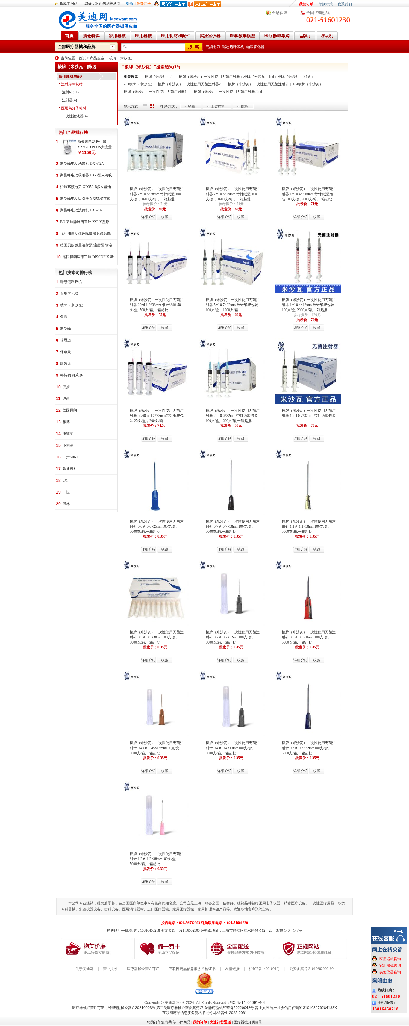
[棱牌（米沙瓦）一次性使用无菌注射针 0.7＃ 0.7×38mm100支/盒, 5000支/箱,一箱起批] (231, 514)
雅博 (66, 422)
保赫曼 (65, 352)
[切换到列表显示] (145, 106)
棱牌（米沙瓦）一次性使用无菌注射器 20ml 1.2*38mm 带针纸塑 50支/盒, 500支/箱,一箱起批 (157, 305)
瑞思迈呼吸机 (233, 47)
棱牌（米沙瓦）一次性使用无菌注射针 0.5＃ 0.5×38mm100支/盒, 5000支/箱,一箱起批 (157, 637)
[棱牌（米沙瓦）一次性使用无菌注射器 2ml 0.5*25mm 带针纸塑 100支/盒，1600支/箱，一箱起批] (231, 182)
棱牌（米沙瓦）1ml (258, 77)
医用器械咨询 (390, 959)
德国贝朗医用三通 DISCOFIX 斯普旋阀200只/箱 (88, 257)
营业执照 (110, 969)
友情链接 (232, 969)
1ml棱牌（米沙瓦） (308, 84)
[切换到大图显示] (152, 106)
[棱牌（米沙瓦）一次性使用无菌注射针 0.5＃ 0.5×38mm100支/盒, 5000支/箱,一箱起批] (155, 625)
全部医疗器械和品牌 (77, 46)
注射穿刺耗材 (72, 84)
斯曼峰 (65, 328)
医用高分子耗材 (73, 108)
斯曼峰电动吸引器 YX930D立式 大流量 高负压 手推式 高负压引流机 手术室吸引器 (85, 199)
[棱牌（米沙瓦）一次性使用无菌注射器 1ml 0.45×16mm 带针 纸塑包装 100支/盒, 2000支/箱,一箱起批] (307, 182)
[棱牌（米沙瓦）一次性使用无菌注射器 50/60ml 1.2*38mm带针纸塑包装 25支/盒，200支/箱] (155, 403)
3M (65, 480)
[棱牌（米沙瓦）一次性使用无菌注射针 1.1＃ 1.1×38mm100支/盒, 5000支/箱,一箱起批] (307, 514)
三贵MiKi (70, 457)
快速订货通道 (220, 1022)
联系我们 (344, 4)
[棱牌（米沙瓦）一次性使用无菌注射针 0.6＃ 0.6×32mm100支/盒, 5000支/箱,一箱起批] (307, 736)
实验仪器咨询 (390, 972)
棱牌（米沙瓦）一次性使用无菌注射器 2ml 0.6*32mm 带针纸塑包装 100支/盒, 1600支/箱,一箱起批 (233, 415)
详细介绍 (148, 217)
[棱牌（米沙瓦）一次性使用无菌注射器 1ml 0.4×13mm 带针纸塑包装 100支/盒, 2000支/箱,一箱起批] (307, 292)
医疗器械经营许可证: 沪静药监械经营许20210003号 (113, 1008)
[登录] (129, 3)
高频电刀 (213, 47)
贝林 (66, 504)
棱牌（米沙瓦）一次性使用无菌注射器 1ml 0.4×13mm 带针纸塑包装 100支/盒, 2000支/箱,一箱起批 (309, 305)
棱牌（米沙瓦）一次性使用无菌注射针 (258, 84)
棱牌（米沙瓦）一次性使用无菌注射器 (209, 77)
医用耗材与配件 (71, 77)
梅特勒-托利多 (71, 375)
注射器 (67, 100)
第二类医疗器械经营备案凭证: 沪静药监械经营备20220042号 (205, 1008)
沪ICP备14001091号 (264, 969)
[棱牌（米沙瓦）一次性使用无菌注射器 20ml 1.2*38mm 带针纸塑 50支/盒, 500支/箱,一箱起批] (155, 292)
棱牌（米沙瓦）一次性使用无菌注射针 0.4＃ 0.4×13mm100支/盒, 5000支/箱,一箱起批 (233, 748)
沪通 (65, 399)
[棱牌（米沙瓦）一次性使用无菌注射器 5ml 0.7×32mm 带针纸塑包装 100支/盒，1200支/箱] (231, 292)
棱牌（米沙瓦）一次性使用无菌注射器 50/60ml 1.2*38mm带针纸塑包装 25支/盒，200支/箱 (157, 415)
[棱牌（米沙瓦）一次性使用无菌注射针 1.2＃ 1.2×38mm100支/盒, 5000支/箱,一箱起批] (155, 847)
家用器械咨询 (390, 965)
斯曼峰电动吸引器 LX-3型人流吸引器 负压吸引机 (86, 175)
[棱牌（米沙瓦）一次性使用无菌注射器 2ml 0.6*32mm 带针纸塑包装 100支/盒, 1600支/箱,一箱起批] (231, 403)
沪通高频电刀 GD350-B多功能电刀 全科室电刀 (85, 187)
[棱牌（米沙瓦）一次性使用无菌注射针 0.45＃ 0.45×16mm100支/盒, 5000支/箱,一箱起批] (155, 736)
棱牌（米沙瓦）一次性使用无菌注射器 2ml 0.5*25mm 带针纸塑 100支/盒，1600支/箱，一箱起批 (233, 194)
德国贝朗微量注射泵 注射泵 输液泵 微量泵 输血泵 (86, 245)
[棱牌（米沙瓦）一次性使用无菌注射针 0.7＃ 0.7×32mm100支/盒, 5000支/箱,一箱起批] (231, 625)
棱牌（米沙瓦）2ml (160, 77)
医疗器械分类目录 (248, 1022)
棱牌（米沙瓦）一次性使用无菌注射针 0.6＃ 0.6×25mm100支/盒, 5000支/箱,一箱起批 (157, 526)
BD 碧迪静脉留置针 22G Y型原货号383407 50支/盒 (84, 222)
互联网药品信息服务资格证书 (192, 969)
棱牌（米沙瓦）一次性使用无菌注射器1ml (157, 92)
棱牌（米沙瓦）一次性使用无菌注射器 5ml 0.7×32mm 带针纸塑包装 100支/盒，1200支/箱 (233, 305)
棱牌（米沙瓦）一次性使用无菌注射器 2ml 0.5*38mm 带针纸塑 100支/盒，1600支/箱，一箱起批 (157, 194)
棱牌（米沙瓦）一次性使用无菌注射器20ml (228, 92)
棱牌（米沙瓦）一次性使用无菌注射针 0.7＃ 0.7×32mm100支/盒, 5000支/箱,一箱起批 (233, 637)
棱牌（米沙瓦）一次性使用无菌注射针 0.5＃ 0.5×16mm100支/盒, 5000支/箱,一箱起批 (309, 637)
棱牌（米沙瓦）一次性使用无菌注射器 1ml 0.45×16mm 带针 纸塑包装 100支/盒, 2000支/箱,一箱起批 (309, 194)
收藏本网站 (69, 3)
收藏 (164, 217)
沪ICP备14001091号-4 (246, 1003)
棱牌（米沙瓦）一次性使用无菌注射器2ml (191, 84)
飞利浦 (68, 445)
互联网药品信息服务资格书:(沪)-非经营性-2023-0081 (204, 1013)
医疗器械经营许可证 (143, 969)
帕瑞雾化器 (255, 47)
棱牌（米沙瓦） (72, 305)
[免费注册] (143, 3)
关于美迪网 (84, 969)
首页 (82, 58)
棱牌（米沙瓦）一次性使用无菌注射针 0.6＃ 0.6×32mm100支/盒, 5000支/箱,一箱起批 (309, 748)
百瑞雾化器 (69, 293)
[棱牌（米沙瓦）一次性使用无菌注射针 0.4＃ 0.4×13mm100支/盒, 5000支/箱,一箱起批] (231, 736)
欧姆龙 (65, 363)
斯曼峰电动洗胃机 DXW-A (81, 210)
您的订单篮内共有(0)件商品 (168, 1022)
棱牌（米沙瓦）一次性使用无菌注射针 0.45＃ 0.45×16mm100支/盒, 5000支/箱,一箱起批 (157, 748)
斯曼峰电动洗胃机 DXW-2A (82, 163)
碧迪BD (69, 469)
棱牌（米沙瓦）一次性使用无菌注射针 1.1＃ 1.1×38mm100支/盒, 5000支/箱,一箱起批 (309, 526)
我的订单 (306, 4)
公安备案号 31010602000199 (312, 969)
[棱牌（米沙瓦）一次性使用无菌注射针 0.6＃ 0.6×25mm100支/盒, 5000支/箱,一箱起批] (155, 514)
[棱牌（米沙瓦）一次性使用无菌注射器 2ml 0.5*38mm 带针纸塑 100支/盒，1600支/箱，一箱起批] (155, 182)
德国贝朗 (70, 410)
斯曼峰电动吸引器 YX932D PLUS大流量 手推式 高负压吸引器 (95, 145)
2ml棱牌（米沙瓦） (139, 84)
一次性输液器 (73, 116)
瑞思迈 (65, 340)
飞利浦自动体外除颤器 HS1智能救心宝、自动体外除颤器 (85, 234)
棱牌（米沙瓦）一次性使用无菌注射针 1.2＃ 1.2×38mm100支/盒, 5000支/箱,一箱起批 (157, 859)
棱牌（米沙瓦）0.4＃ (294, 77)
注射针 (67, 92)
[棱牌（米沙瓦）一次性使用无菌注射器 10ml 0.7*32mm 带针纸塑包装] (307, 403)
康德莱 (68, 434)
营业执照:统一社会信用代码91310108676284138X (296, 1008)
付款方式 (325, 4)
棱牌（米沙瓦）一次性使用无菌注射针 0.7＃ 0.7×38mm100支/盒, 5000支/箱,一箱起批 (233, 526)
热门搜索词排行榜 (75, 272)
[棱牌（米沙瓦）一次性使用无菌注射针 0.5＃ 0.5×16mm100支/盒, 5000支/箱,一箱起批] (307, 625)
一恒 (66, 492)
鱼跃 (63, 317)
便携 (66, 387)
